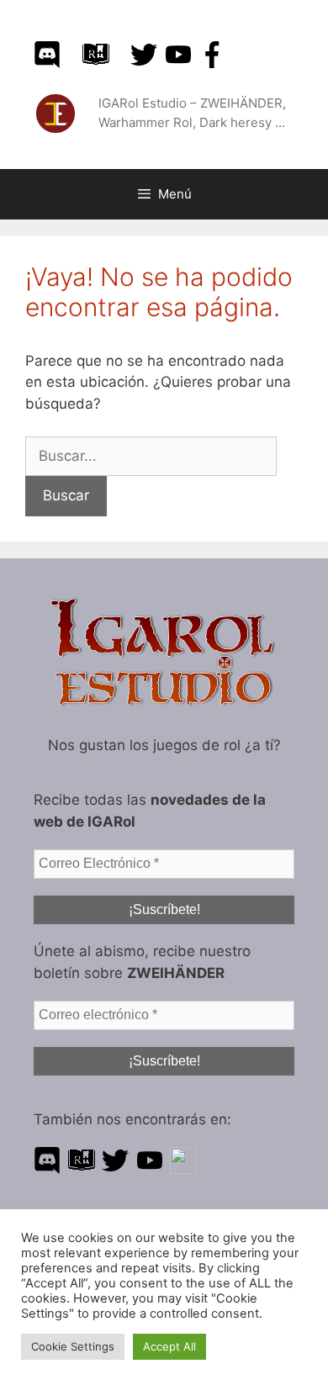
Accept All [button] (169, 1346)
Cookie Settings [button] (72, 1346)
